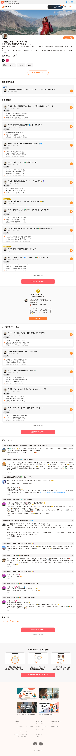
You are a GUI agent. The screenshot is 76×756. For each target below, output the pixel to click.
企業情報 (16, 723)
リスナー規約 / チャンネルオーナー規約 (23, 726)
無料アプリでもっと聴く (38, 281)
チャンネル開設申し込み (42, 723)
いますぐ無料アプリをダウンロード (38, 675)
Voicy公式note (54, 726)
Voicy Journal (54, 723)
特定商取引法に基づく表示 (20, 734)
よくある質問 (39, 734)
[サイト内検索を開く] (65, 7)
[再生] (71, 90)
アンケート (38, 731)
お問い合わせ (39, 736)
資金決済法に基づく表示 (20, 736)
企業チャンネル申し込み (42, 726)
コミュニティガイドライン (20, 731)
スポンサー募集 (39, 729)
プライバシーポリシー (19, 729)
